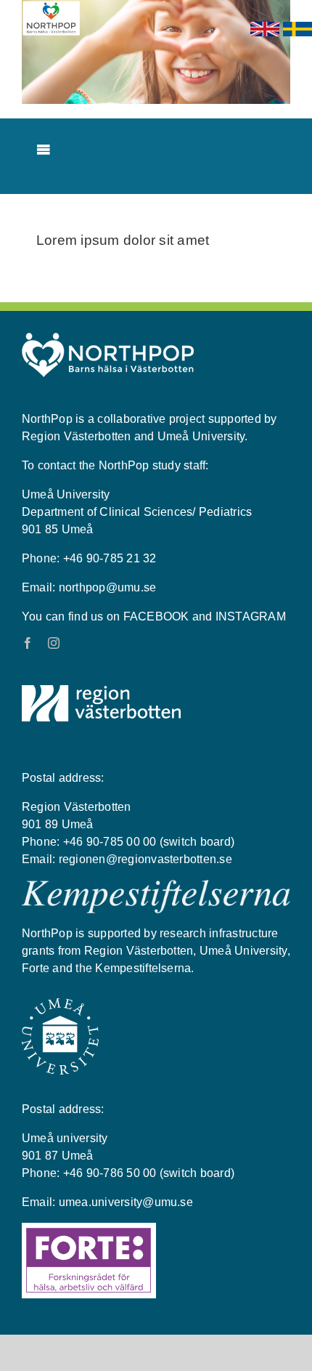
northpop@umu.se (108, 587)
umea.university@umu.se (126, 1202)
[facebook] (27, 643)
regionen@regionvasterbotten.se (145, 859)
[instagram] (53, 643)
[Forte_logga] (89, 1228)
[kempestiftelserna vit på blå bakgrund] (156, 885)
